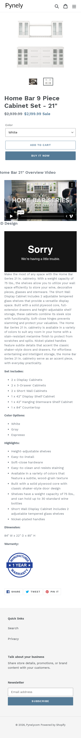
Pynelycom (33, 724)
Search (13, 628)
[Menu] (74, 6)
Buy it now (40, 155)
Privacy (13, 639)
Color (9, 125)
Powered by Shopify (53, 724)
